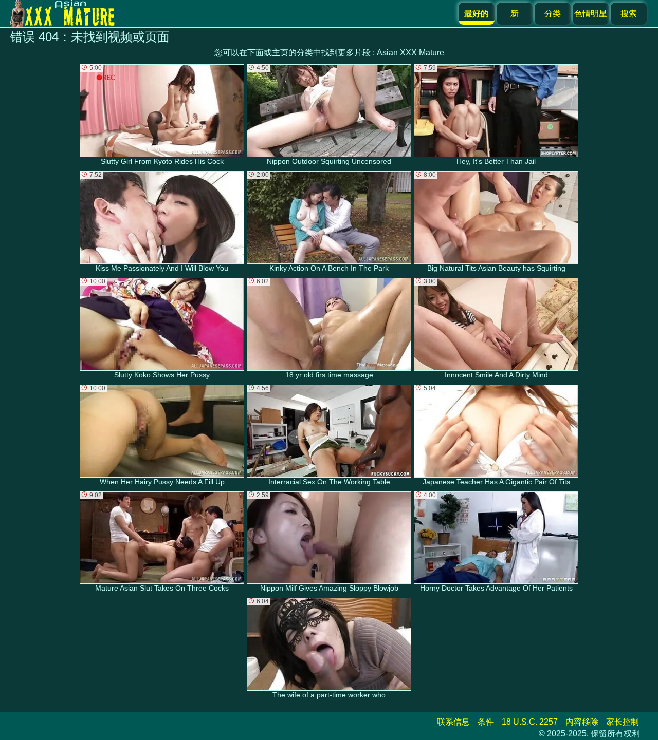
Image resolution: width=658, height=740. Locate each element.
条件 (486, 721)
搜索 (628, 13)
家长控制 (622, 721)
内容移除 (581, 721)
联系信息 (453, 721)
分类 (552, 13)
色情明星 (590, 13)
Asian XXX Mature (410, 52)
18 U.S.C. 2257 (530, 721)
